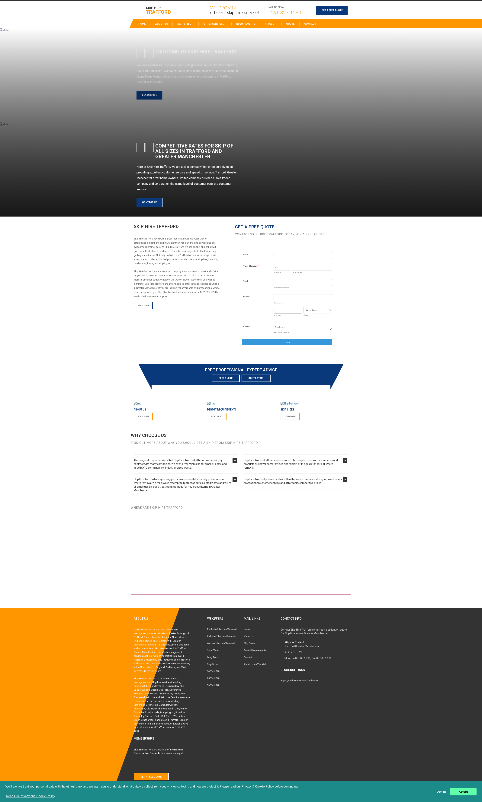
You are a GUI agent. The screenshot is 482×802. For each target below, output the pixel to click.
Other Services (214, 23)
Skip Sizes (184, 23)
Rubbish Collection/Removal (222, 629)
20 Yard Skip (213, 678)
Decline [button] (441, 791)
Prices (270, 23)
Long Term (212, 657)
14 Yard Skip (213, 671)
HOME (142, 23)
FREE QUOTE (226, 378)
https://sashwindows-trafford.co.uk (299, 680)
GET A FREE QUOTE (332, 10)
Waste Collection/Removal (221, 643)
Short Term (213, 650)
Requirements (245, 23)
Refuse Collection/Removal (221, 636)
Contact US (255, 378)
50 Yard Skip (213, 685)
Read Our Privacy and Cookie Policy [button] (30, 796)
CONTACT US (149, 202)
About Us (249, 636)
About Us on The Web (255, 664)
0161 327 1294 (284, 12)
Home (247, 629)
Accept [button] (463, 791)
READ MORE (143, 305)
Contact (310, 23)
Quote (290, 23)
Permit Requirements (255, 650)
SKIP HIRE (158, 10)
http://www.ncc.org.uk (172, 753)
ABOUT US (161, 23)
